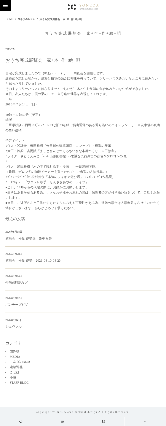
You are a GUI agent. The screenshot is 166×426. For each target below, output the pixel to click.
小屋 (13, 377)
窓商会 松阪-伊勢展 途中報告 (28, 238)
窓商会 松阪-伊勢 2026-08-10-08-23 (33, 260)
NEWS (14, 351)
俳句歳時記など (16, 282)
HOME (9, 19)
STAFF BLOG (19, 382)
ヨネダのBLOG (26, 19)
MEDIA (15, 356)
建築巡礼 (16, 367)
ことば (14, 372)
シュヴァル (13, 326)
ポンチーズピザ (16, 304)
